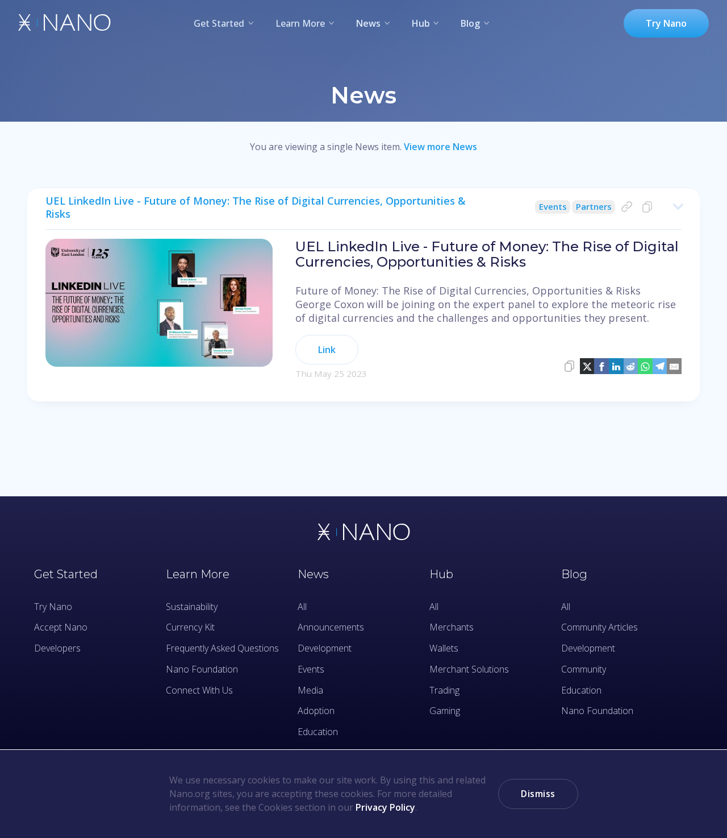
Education (318, 731)
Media (310, 690)
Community (583, 669)
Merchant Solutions (469, 669)
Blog (470, 23)
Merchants (451, 627)
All (302, 606)
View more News (440, 146)
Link (327, 349)
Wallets (443, 648)
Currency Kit (190, 627)
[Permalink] (626, 206)
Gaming (444, 710)
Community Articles (599, 627)
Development (325, 648)
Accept (60, 627)
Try (666, 23)
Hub (421, 23)
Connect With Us (199, 690)
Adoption (316, 710)
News (368, 23)
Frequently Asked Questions (222, 648)
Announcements (331, 627)
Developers (57, 648)
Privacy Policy (385, 807)
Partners (594, 206)
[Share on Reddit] (631, 366)
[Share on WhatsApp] (645, 366)
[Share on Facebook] (601, 366)
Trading (444, 690)
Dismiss (538, 793)
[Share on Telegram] (660, 366)
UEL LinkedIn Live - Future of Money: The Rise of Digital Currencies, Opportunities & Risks (255, 207)
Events (553, 206)
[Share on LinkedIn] (616, 366)
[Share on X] (587, 366)
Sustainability (192, 606)
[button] (363, 212)
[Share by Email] (674, 366)
